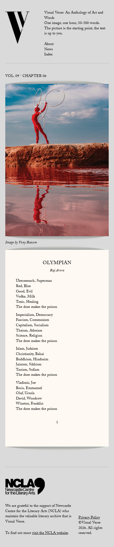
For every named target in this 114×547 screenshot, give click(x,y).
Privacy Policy (89, 518)
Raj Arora (57, 271)
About (49, 44)
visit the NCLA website (50, 533)
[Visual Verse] (17, 28)
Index (48, 55)
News (48, 50)
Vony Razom (28, 243)
